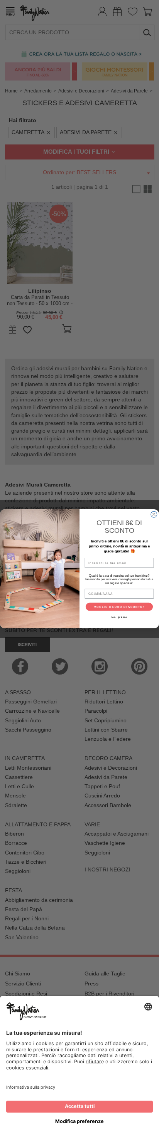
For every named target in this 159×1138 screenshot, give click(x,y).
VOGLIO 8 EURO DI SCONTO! (119, 606)
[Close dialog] (154, 515)
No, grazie (119, 617)
